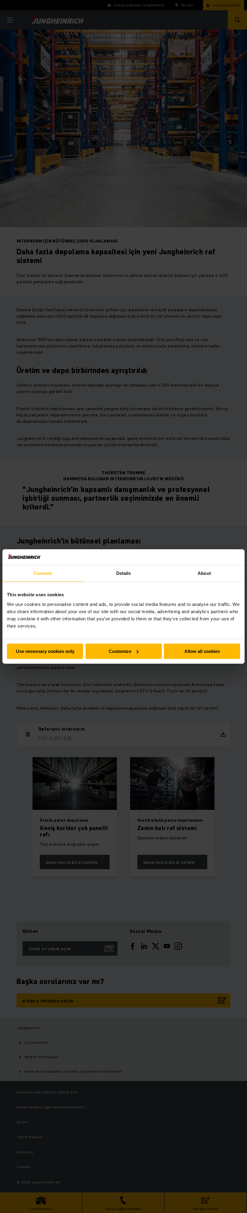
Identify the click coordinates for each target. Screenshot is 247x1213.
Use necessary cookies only (45, 651)
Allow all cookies (202, 651)
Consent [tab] (43, 573)
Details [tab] (123, 573)
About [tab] (204, 573)
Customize (120, 651)
